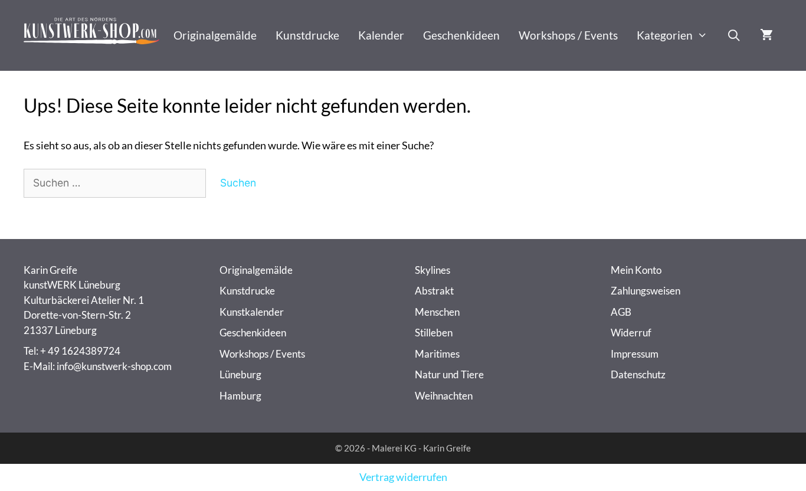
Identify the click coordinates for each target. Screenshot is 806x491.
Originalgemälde (215, 35)
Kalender (381, 35)
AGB (621, 312)
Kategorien (665, 35)
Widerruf (631, 332)
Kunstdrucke (307, 35)
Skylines (432, 270)
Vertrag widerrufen (403, 477)
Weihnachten (444, 395)
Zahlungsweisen (645, 290)
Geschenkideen (461, 35)
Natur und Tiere (449, 374)
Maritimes (437, 354)
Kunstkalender (251, 312)
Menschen (437, 312)
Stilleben (434, 332)
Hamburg (240, 395)
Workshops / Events (568, 35)
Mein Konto (636, 270)
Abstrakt (434, 290)
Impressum (634, 354)
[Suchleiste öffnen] (734, 35)
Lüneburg (240, 374)
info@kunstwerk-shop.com (114, 366)
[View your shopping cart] (766, 35)
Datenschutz (638, 374)
